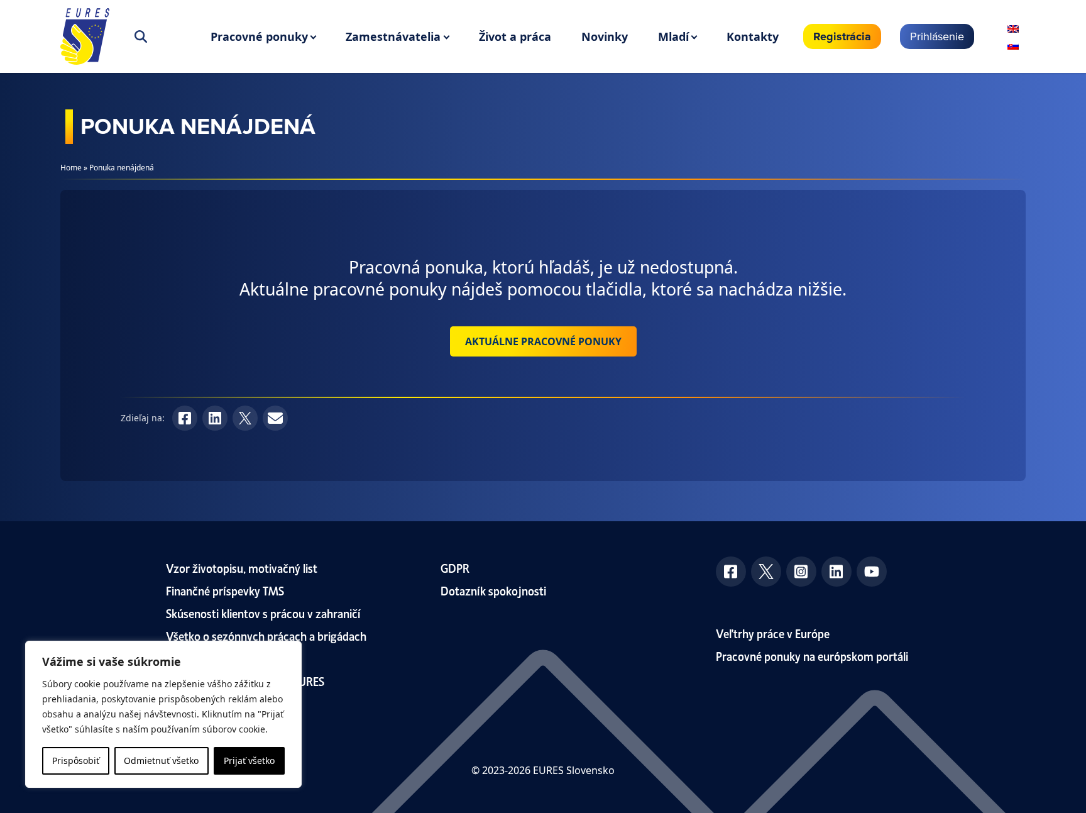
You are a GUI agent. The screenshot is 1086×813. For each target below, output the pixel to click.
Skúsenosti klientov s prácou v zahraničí (263, 613)
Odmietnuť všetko (161, 760)
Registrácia (842, 36)
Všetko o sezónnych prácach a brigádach (266, 635)
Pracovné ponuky (259, 36)
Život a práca (515, 36)
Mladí (673, 36)
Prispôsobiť (75, 760)
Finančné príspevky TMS (225, 590)
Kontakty (753, 36)
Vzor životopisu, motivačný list (241, 567)
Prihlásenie (937, 36)
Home (71, 167)
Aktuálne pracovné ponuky (543, 341)
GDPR (455, 567)
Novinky (604, 36)
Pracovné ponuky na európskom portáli (812, 655)
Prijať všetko (249, 760)
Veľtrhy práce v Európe (773, 633)
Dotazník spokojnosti (493, 590)
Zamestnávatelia (393, 36)
